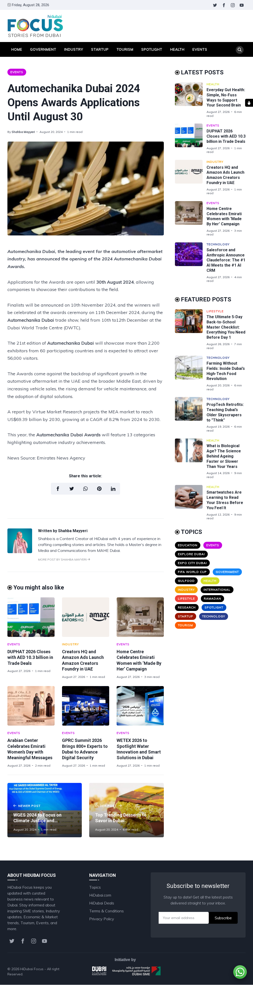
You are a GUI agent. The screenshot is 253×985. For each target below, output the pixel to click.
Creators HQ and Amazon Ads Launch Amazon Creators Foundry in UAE (225, 175)
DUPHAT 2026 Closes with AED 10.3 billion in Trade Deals (30, 657)
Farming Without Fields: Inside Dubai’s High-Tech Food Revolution (226, 371)
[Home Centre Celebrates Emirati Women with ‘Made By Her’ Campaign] (140, 617)
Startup (100, 49)
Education (187, 545)
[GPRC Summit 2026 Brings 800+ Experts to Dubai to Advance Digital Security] (85, 706)
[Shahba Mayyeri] (19, 551)
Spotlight (151, 49)
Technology (218, 244)
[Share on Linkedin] (113, 489)
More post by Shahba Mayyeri (62, 559)
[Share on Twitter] (72, 489)
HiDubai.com (100, 895)
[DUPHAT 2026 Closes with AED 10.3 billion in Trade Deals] (31, 617)
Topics (95, 887)
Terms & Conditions (106, 910)
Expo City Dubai (192, 563)
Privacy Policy (101, 918)
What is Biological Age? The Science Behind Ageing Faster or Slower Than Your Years (224, 456)
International (217, 589)
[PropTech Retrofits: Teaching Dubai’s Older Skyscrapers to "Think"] (191, 414)
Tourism (125, 49)
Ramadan (212, 598)
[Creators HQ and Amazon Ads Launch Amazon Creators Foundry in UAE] (85, 617)
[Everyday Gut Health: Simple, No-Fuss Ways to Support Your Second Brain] (191, 100)
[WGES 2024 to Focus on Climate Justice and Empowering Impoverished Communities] (44, 810)
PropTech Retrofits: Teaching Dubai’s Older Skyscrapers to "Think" (225, 412)
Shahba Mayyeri (23, 132)
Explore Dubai (191, 554)
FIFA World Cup (192, 572)
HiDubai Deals (101, 903)
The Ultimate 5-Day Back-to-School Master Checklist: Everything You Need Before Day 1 (226, 327)
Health (177, 49)
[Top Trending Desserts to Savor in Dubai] (126, 810)
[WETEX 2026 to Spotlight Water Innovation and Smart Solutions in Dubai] (140, 706)
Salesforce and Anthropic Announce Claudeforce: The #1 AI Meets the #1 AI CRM (226, 260)
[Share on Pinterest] (99, 489)
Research (187, 607)
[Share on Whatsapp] (85, 489)
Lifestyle (215, 311)
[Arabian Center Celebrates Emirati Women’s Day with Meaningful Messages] (31, 706)
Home (16, 49)
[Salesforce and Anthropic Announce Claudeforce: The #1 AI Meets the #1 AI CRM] (191, 262)
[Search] (240, 50)
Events (199, 49)
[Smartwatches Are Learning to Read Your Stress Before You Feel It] (191, 502)
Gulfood (186, 581)
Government (43, 49)
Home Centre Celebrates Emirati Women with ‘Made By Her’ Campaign (224, 216)
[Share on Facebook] (58, 489)
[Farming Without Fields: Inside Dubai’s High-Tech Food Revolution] (191, 373)
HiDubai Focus (31, 969)
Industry (73, 49)
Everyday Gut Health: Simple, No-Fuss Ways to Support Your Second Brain (226, 97)
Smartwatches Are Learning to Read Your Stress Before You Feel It (225, 500)
